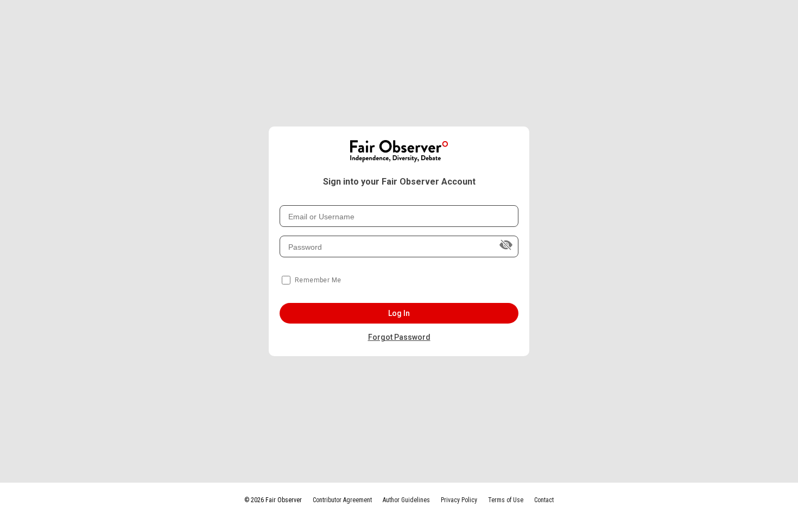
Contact (544, 500)
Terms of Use (505, 500)
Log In (399, 313)
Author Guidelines (406, 500)
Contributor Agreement (342, 500)
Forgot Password (399, 337)
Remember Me (318, 280)
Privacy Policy (459, 500)
